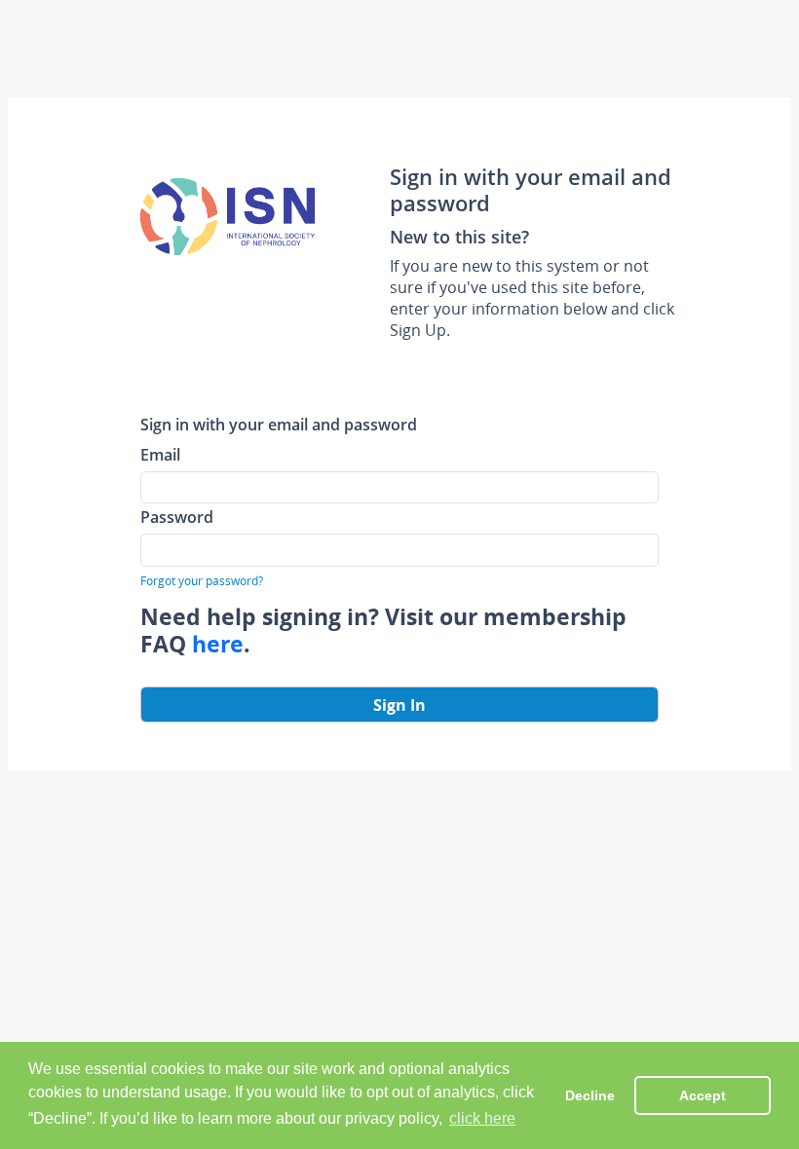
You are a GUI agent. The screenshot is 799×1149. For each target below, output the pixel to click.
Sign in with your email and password (278, 424)
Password (176, 516)
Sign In (399, 705)
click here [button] (482, 1118)
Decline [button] (590, 1095)
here (218, 643)
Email (160, 454)
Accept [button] (702, 1095)
